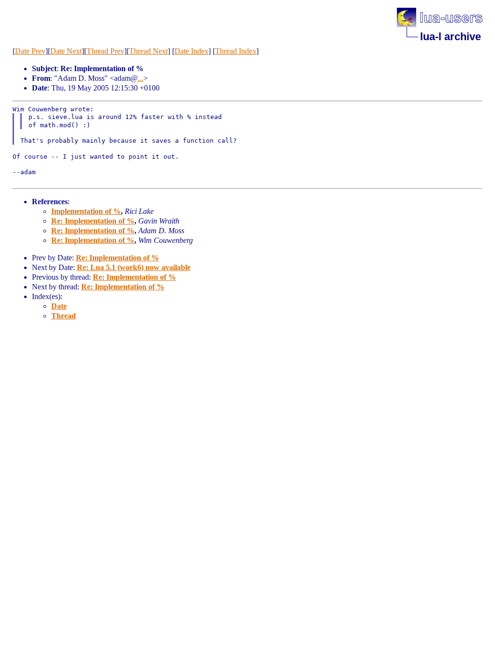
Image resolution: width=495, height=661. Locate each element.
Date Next (66, 51)
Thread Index (235, 51)
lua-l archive (450, 36)
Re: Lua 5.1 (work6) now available (133, 267)
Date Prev (30, 51)
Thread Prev (105, 51)
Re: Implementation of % (92, 221)
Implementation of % (86, 211)
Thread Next (148, 51)
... (141, 78)
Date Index (191, 51)
